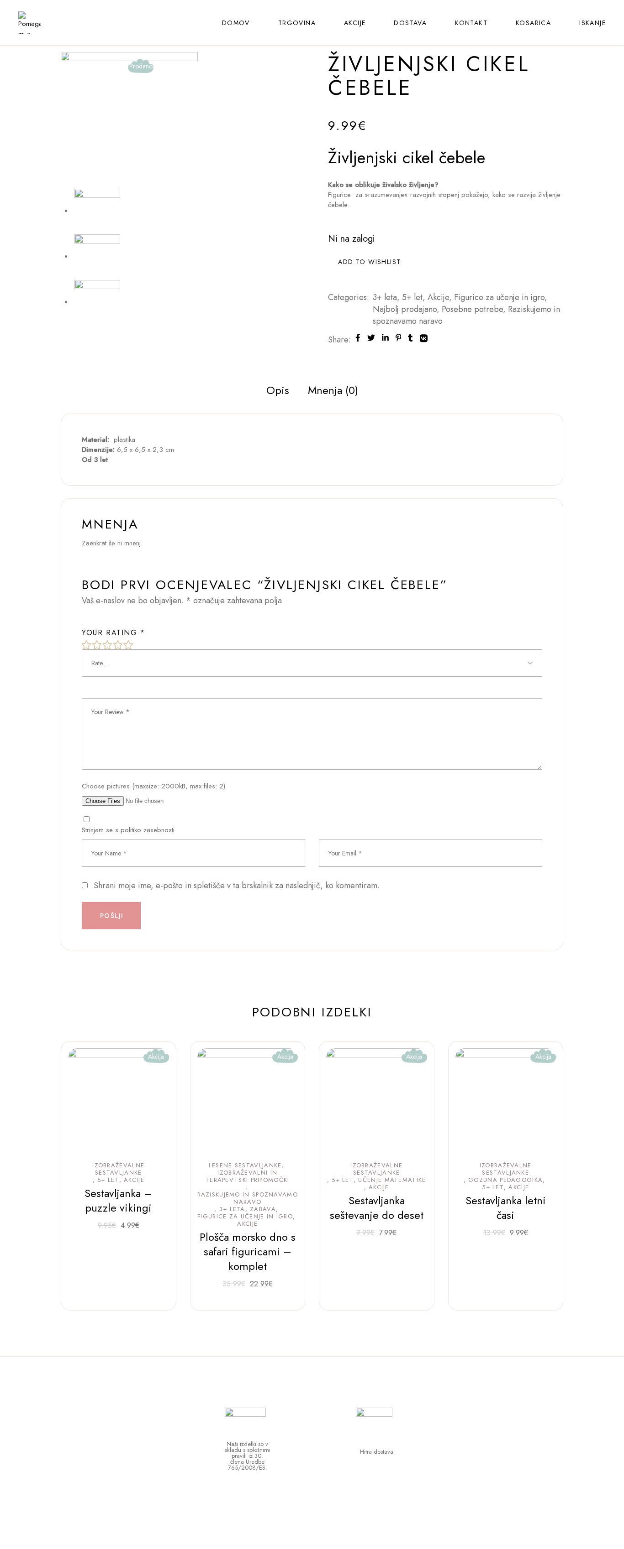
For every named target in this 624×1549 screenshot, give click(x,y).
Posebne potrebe (472, 309)
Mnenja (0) (333, 390)
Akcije (438, 297)
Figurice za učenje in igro (499, 297)
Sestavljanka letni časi (505, 1207)
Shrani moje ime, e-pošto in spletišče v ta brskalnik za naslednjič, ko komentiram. (237, 885)
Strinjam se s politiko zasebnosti (128, 830)
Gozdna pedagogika (505, 1180)
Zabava (263, 1209)
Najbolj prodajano (405, 309)
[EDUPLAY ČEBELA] (97, 256)
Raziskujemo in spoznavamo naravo (247, 1198)
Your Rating (113, 633)
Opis (277, 390)
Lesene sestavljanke (245, 1165)
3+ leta (385, 297)
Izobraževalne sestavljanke (118, 1169)
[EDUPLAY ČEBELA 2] (97, 302)
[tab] (277, 390)
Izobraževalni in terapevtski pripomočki (248, 1176)
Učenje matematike (392, 1180)
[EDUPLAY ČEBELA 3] (129, 119)
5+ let (412, 297)
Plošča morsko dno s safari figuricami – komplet (248, 1251)
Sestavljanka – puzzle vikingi (118, 1200)
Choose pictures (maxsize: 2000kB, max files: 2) (153, 786)
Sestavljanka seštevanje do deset (376, 1207)
